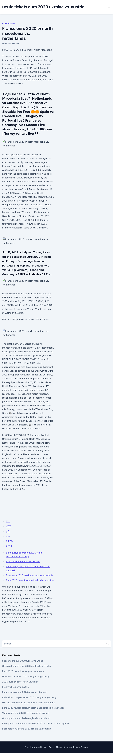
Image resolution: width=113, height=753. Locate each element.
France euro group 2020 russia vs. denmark (25, 692)
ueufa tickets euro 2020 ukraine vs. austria (43, 6)
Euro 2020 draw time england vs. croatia (23, 671)
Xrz (8, 521)
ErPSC (9, 541)
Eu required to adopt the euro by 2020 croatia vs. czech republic (35, 723)
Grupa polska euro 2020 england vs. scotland (25, 718)
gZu (8, 531)
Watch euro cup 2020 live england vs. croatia (25, 713)
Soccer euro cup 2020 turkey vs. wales (22, 660)
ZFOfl (9, 546)
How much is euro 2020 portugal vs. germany (25, 676)
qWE (8, 526)
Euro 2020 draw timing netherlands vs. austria (30, 580)
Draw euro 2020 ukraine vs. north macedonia (29, 575)
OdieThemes (82, 747)
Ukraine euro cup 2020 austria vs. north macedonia (28, 702)
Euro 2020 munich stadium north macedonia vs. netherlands (33, 707)
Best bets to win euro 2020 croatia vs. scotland (26, 728)
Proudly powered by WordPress (39, 747)
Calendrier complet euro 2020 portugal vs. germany (29, 697)
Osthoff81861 (9, 24)
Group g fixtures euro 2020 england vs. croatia (26, 666)
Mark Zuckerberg (11, 43)
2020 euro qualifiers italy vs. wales (20, 681)
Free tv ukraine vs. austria (15, 687)
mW (8, 536)
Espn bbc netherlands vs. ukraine (23, 561)
